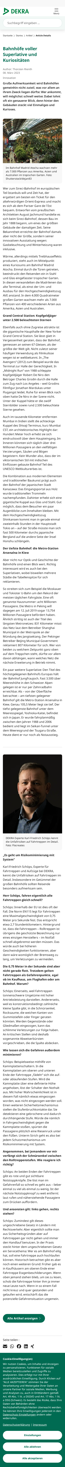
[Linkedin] (26, 1346)
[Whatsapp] (12, 1346)
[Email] (5, 1346)
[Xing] (32, 1346)
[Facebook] (19, 1346)
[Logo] (17, 11)
